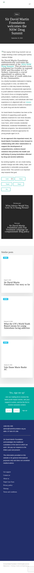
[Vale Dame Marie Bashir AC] (17, 359)
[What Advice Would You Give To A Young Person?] (17, 206)
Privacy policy (7, 485)
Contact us (6, 475)
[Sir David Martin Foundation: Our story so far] (17, 274)
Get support (7, 472)
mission (28, 102)
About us (6, 478)
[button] (30, 4)
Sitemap (5, 488)
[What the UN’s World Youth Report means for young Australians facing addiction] (17, 316)
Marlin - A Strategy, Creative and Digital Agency (18, 566)
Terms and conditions (10, 492)
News (17, 14)
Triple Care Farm (8, 482)
